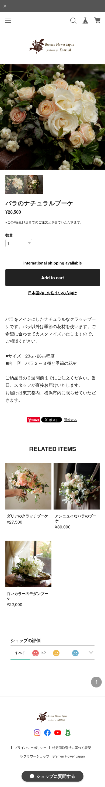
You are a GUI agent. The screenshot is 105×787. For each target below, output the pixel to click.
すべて (20, 652)
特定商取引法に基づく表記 (71, 747)
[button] (98, 117)
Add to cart (52, 278)
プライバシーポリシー (30, 747)
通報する (70, 419)
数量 (9, 235)
